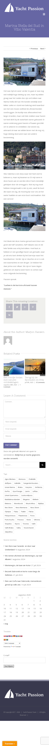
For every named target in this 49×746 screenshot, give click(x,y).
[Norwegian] (21, 636)
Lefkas (35, 491)
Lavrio (27, 491)
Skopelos (8, 524)
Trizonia (26, 524)
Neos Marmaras (21, 507)
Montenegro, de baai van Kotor (18, 565)
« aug (6, 623)
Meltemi (35, 499)
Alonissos (22, 479)
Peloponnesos (10, 516)
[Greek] (16, 636)
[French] (12, 636)
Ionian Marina (10, 487)
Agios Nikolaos (10, 479)
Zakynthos (9, 532)
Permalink (9, 366)
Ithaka (20, 487)
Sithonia (37, 520)
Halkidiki (17, 483)
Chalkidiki (32, 479)
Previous (34, 48)
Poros (32, 516)
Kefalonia (38, 487)
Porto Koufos (9, 520)
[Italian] (19, 636)
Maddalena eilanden (12, 499)
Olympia (8, 511)
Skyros (17, 524)
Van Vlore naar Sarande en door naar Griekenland (13, 379)
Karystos (29, 487)
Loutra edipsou (26, 495)
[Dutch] (7, 636)
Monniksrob (18, 503)
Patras (31, 511)
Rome (29, 520)
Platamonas (23, 516)
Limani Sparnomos (11, 495)
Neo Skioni (9, 507)
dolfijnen (8, 483)
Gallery (18, 366)
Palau (16, 511)
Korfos (7, 491)
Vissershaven (29, 528)
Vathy (19, 528)
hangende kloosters (31, 483)
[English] (9, 636)
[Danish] (5, 636)
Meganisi (26, 499)
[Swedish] (7, 640)
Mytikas (41, 503)
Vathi (33, 524)
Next (42, 48)
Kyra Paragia (17, 491)
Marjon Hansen (35, 332)
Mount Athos (30, 503)
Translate (18, 646)
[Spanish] (5, 640)
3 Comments (41, 385)
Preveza (20, 520)
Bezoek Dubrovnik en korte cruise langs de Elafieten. (35, 379)
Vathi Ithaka (9, 528)
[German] (14, 636)
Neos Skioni (34, 507)
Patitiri (23, 511)
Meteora (8, 503)
